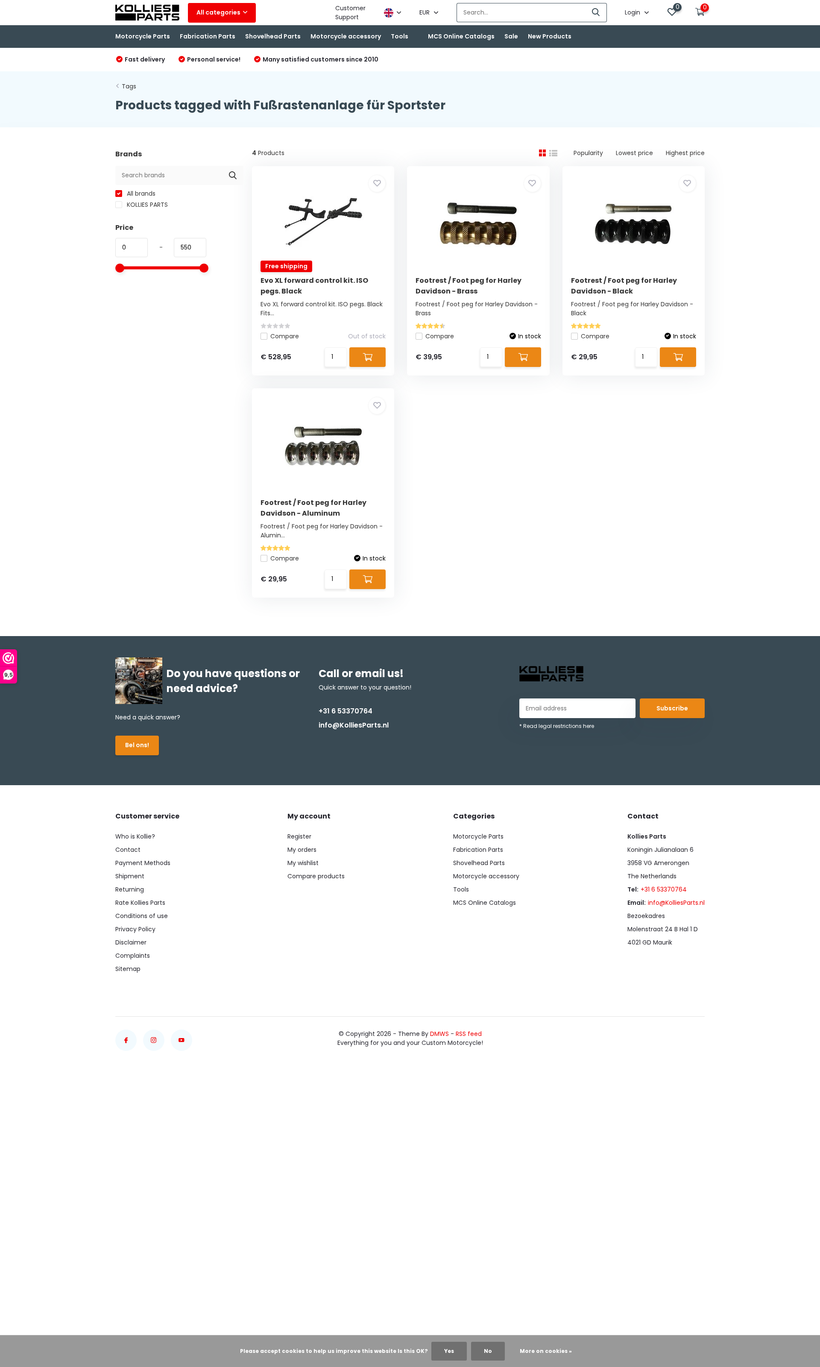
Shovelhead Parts (273, 36)
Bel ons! (137, 745)
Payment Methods (142, 863)
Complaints (132, 955)
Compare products (316, 876)
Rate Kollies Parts (140, 902)
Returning (129, 889)
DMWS (439, 1034)
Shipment (129, 876)
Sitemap (128, 969)
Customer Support (350, 12)
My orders (301, 849)
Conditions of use (141, 916)
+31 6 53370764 (345, 711)
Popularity (588, 153)
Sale (511, 36)
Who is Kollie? (135, 836)
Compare (284, 336)
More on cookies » (546, 1351)
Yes (449, 1351)
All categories (218, 12)
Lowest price (634, 153)
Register (299, 836)
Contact (128, 849)
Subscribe (672, 708)
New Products (549, 36)
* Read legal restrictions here (556, 726)
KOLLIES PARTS (146, 204)
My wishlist (303, 863)
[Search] (596, 12)
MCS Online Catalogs (461, 36)
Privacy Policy (135, 929)
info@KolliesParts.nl (354, 725)
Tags (129, 86)
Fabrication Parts (207, 36)
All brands (140, 193)
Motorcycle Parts (142, 36)
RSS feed (469, 1034)
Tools (399, 36)
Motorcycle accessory (345, 36)
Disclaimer (130, 942)
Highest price (685, 153)
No (488, 1351)
